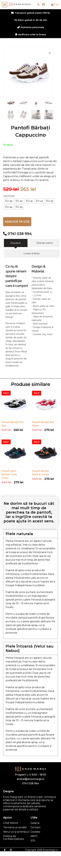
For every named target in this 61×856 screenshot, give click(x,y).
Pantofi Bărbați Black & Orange (40, 472)
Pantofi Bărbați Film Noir (13, 424)
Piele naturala (19, 533)
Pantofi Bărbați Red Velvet (43, 424)
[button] (4, 4)
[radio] (8, 201)
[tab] (16, 243)
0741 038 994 (19, 234)
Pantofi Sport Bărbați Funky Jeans (9, 474)
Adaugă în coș (17, 221)
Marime (9, 196)
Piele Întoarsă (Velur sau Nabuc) (29, 648)
